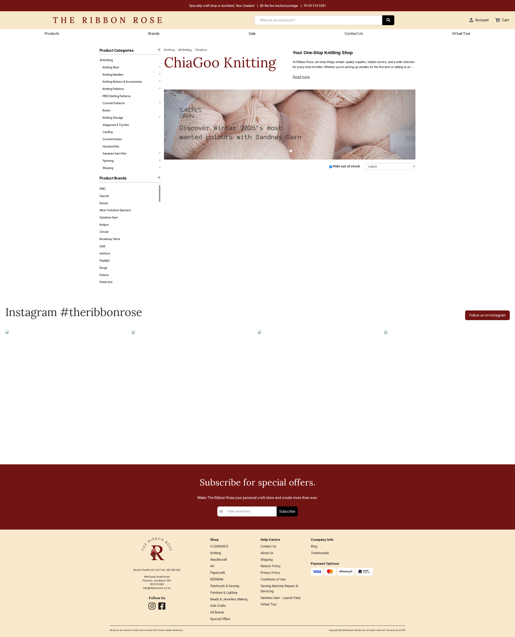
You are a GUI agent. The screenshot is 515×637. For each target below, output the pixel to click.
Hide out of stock (346, 166)
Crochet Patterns (114, 103)
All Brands (217, 612)
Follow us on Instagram (487, 315)
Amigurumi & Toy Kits (116, 125)
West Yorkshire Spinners (115, 210)
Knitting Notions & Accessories (122, 81)
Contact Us (354, 33)
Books (106, 110)
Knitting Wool (111, 67)
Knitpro (104, 224)
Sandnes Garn (109, 217)
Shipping (267, 560)
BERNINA (217, 579)
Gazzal (104, 196)
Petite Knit (106, 282)
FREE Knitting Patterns (117, 96)
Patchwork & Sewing (224, 586)
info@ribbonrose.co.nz (157, 588)
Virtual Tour (461, 33)
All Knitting (106, 60)
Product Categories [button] (117, 50)
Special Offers (220, 619)
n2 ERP (402, 630)
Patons (104, 275)
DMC (103, 188)
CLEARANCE (219, 546)
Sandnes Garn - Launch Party (281, 598)
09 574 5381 (317, 6)
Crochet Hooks (112, 139)
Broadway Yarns (110, 239)
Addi (102, 246)
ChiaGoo (201, 50)
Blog (314, 546)
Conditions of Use (273, 579)
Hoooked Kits (111, 146)
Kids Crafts (218, 606)
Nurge (103, 267)
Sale (252, 33)
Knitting (169, 50)
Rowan (104, 203)
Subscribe (287, 511)
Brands (154, 33)
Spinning (108, 160)
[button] (479, 20)
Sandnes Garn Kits (114, 153)
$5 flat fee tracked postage (279, 6)
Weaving (108, 168)
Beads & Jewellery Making (228, 599)
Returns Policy (271, 566)
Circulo (104, 231)
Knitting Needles (113, 74)
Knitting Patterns (113, 89)
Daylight (105, 260)
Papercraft (217, 573)
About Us (267, 553)
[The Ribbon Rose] (107, 20)
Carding (108, 132)
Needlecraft (218, 560)
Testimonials (320, 553)
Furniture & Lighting (223, 593)
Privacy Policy (270, 573)
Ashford (105, 253)
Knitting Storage (113, 117)
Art (212, 566)
